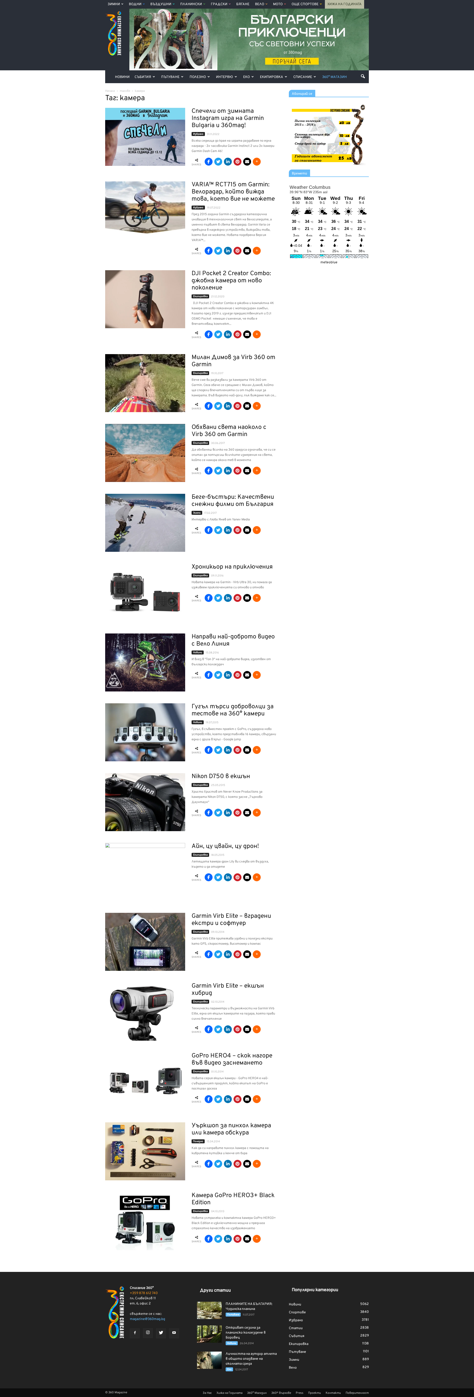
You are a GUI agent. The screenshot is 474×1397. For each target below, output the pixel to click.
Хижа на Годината (344, 4)
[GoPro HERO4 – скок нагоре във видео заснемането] (145, 1081)
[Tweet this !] (218, 162)
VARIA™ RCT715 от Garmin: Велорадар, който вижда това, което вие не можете (233, 192)
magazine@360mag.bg (147, 1319)
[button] (363, 76)
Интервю (224, 77)
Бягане (242, 4)
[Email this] (247, 162)
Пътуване (170, 77)
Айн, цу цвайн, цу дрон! (225, 846)
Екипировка (271, 77)
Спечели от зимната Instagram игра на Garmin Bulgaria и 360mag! (228, 118)
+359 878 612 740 (144, 1293)
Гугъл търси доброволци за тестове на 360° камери (233, 710)
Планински (191, 4)
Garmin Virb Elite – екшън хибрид (228, 989)
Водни (135, 4)
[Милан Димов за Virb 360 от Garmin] (145, 383)
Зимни (114, 4)
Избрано (198, 134)
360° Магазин (334, 77)
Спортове (297, 1312)
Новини (122, 77)
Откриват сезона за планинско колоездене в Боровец (246, 1333)
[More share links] (257, 162)
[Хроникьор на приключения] (145, 593)
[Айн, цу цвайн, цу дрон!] (145, 872)
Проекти (314, 1393)
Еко (246, 77)
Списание (302, 77)
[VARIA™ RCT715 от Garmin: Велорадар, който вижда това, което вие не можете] (145, 210)
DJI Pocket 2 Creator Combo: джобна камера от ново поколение (231, 281)
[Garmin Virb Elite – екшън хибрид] (142, 1012)
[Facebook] (135, 1333)
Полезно (198, 77)
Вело (259, 4)
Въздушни (160, 4)
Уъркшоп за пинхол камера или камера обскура (231, 1129)
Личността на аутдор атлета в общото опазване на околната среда (251, 1359)
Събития (143, 77)
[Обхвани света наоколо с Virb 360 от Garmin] (145, 453)
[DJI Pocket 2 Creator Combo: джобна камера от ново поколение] (145, 299)
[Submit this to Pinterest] (237, 162)
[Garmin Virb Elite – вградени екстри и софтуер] (145, 942)
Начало (110, 91)
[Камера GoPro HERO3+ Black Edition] (145, 1221)
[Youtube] (174, 1333)
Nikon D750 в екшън (221, 777)
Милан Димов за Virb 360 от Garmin (233, 361)
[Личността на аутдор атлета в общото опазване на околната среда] (209, 1360)
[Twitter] (161, 1333)
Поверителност (357, 1393)
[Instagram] (148, 1333)
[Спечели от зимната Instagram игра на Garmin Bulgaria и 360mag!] (145, 137)
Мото (278, 4)
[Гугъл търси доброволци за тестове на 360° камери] (145, 732)
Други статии (215, 1290)
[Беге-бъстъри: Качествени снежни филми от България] (145, 523)
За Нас (207, 1393)
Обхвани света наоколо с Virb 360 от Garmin (229, 431)
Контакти (333, 1393)
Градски (219, 4)
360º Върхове (281, 1393)
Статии (296, 1328)
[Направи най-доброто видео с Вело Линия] (145, 662)
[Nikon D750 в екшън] (145, 802)
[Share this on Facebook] (209, 162)
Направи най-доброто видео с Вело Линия (233, 640)
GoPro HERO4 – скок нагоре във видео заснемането (232, 1059)
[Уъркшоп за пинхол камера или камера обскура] (145, 1151)
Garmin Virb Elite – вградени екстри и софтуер (231, 919)
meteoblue (328, 262)
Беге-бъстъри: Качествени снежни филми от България (233, 500)
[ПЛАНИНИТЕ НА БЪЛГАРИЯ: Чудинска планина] (209, 1310)
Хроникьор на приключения (232, 567)
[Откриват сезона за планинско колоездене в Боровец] (209, 1334)
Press (299, 1393)
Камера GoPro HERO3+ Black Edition (233, 1199)
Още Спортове (305, 4)
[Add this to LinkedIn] (228, 162)
